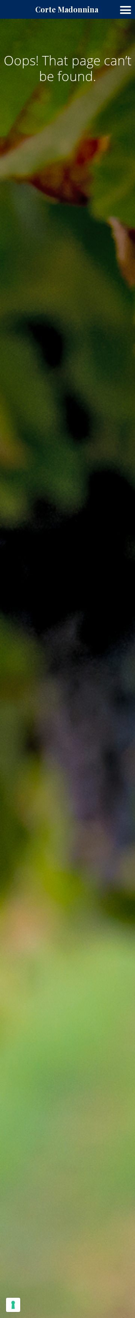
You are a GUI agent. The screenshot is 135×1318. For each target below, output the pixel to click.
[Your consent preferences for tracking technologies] (13, 1305)
